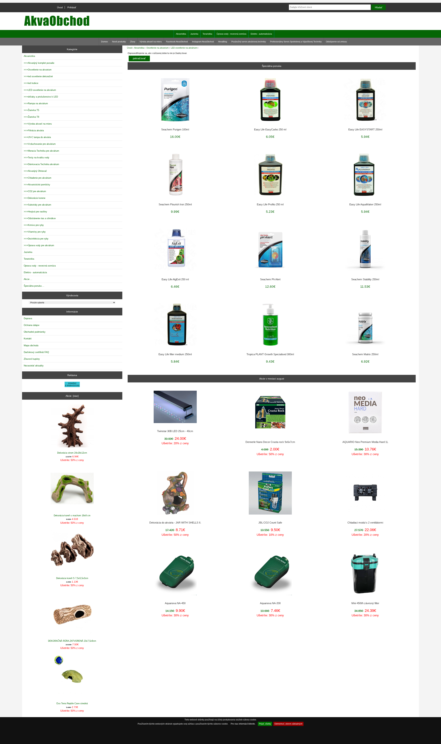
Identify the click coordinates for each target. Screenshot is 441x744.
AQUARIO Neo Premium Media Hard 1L (365, 442)
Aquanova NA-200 (270, 603)
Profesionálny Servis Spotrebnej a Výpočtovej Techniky (296, 41)
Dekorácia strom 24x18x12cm (72, 452)
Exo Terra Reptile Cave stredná (72, 703)
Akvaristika (139, 48)
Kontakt (28, 338)
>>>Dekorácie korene (34, 198)
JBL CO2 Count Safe (270, 522)
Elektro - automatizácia (261, 34)
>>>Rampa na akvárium (36, 103)
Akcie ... (28, 279)
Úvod (60, 7)
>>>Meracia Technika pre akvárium (41, 151)
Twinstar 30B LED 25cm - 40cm (175, 431)
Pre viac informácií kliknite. (243, 724)
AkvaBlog (222, 41)
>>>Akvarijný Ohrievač (35, 171)
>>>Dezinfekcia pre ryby (36, 238)
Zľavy (132, 41)
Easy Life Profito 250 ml (270, 204)
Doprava (28, 318)
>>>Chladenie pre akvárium (37, 178)
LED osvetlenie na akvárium (184, 48)
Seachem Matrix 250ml (365, 354)
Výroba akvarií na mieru (151, 41)
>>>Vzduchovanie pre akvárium (40, 144)
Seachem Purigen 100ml (175, 129)
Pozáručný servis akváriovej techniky (248, 41)
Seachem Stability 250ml (365, 279)
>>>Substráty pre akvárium (37, 204)
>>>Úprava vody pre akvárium (39, 245)
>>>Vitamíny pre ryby (35, 231)
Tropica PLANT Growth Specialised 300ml (270, 354)
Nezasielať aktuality (34, 365)
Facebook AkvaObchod (177, 41)
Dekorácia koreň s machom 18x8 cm (72, 515)
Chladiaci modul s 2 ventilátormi (365, 522)
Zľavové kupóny (32, 359)
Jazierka (194, 34)
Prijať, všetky (265, 724)
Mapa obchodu (31, 345)
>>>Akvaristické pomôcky (37, 184)
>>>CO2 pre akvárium (35, 191)
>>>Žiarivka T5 (31, 110)
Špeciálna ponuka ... (34, 286)
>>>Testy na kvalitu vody (36, 157)
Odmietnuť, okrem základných (288, 724)
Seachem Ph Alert (270, 279)
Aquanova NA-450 (175, 603)
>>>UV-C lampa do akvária (37, 137)
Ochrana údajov (31, 325)
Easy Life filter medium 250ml (175, 354)
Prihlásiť (71, 7)
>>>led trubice (31, 83)
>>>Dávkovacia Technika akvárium (41, 164)
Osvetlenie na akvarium (157, 48)
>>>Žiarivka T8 (31, 117)
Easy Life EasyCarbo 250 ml (270, 129)
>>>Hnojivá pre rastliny (35, 211)
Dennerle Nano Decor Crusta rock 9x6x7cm (270, 442)
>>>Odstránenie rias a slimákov (40, 218)
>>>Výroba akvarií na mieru (38, 123)
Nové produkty (119, 41)
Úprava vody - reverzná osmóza (231, 34)
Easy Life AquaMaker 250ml (365, 204)
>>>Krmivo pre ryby (34, 225)
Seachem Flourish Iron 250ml (175, 204)
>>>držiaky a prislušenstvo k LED (41, 96)
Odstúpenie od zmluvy (336, 41)
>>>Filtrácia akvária (34, 130)
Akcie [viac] (72, 395)
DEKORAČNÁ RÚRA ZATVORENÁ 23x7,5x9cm (72, 641)
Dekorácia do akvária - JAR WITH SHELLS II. (175, 522)
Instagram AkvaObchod (203, 41)
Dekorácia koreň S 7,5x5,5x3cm (72, 578)
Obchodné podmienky (34, 332)
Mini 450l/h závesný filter (365, 603)
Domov (104, 41)
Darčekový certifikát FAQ (36, 352)
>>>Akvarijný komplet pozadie (39, 63)
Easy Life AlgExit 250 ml (175, 279)
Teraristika (207, 34)
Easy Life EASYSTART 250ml (365, 129)
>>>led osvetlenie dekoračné (38, 76)
